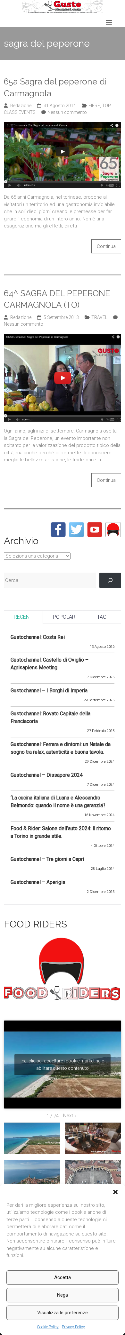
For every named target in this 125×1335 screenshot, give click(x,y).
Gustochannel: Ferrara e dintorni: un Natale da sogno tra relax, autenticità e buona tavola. (61, 748)
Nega (62, 1295)
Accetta (62, 1277)
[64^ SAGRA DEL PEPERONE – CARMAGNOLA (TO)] (62, 337)
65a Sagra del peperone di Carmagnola (55, 87)
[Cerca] (110, 580)
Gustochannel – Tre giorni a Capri (47, 859)
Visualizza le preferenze (62, 1312)
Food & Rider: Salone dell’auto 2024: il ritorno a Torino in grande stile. (61, 832)
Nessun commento (67, 112)
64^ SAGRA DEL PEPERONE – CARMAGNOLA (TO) (60, 299)
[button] (115, 1192)
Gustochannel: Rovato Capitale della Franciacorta (50, 717)
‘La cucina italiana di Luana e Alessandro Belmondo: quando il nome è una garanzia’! (58, 801)
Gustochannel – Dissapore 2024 (47, 775)
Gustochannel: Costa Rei (38, 637)
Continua (106, 246)
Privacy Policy (73, 1327)
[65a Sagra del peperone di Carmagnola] (62, 126)
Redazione (20, 105)
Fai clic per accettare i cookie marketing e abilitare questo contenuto (62, 1064)
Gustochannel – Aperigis (38, 882)
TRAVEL (99, 317)
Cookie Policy (48, 1327)
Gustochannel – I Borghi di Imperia (49, 690)
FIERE (94, 105)
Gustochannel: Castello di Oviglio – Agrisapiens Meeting (49, 664)
